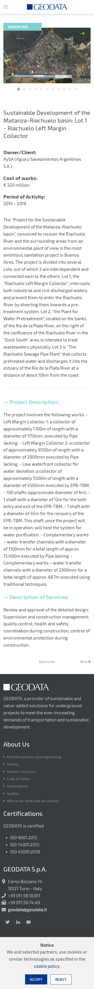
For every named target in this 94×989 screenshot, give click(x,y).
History (13, 764)
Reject (61, 979)
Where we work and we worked (33, 800)
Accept (36, 979)
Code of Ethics (18, 779)
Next (84, 662)
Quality (13, 793)
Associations (17, 786)
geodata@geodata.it (27, 909)
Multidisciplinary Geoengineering (34, 757)
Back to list (47, 662)
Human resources (21, 771)
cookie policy (46, 966)
